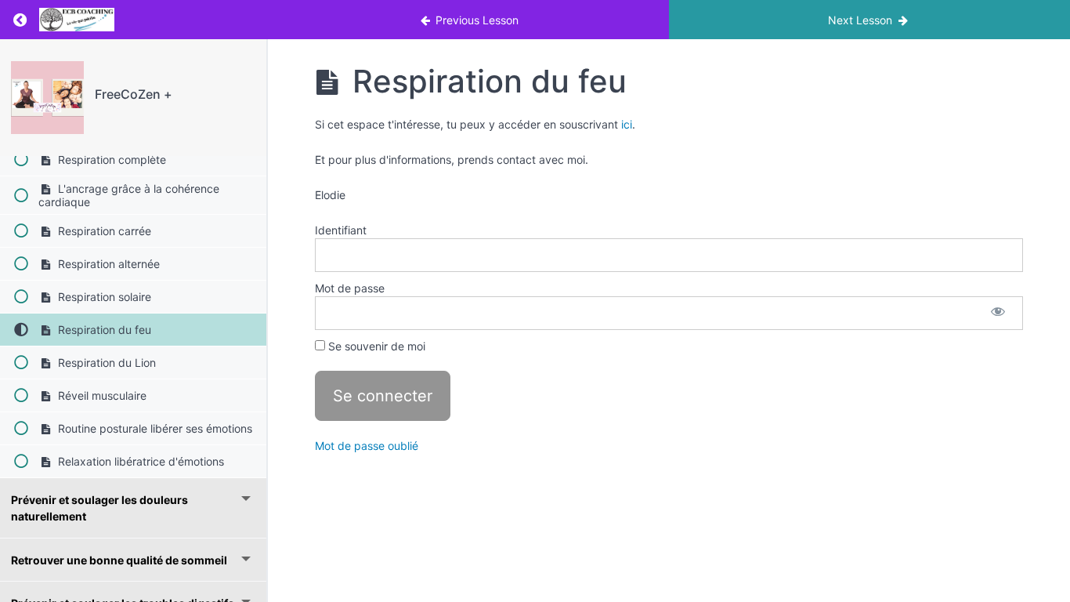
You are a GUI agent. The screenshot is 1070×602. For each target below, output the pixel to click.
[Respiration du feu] (47, 97)
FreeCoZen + (133, 94)
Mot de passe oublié (366, 445)
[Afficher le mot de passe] (998, 313)
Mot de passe (350, 288)
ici (626, 124)
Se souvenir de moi (375, 346)
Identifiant (341, 230)
